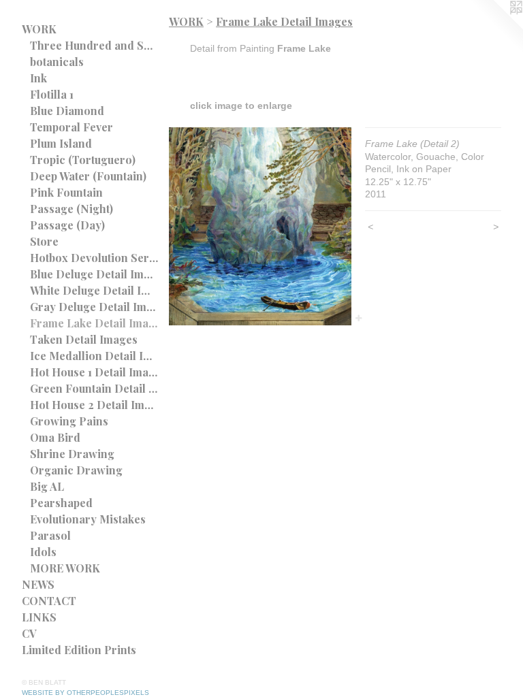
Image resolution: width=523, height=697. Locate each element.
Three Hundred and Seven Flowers (94, 45)
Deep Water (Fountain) (88, 176)
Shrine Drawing (72, 454)
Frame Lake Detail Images (94, 323)
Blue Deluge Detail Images (94, 274)
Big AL (47, 486)
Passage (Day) (67, 225)
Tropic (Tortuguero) (83, 159)
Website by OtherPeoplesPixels (85, 692)
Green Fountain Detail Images (94, 388)
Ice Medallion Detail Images (94, 355)
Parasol (50, 535)
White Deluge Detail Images (94, 290)
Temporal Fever (71, 127)
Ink (38, 78)
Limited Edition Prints (79, 650)
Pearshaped (61, 503)
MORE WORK (65, 568)
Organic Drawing (76, 470)
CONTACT (49, 601)
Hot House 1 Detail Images (94, 372)
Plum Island (61, 143)
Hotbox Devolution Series (94, 257)
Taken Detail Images (84, 339)
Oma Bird (55, 437)
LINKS (39, 617)
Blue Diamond (67, 110)
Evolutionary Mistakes (88, 519)
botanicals (57, 61)
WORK (39, 29)
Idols (43, 552)
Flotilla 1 (52, 94)
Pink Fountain (66, 192)
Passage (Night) (71, 208)
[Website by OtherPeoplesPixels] (496, 27)
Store (44, 241)
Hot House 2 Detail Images (94, 405)
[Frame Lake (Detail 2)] (260, 226)
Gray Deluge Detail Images (94, 306)
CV (29, 633)
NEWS (38, 584)
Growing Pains (69, 421)
